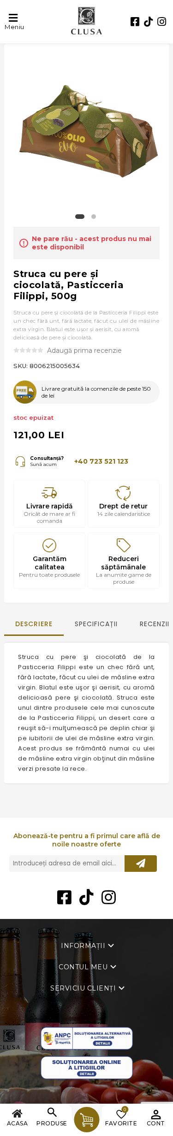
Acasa (17, 1123)
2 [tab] (93, 219)
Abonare (141, 863)
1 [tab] (79, 219)
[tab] (34, 628)
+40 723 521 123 (101, 461)
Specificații (96, 623)
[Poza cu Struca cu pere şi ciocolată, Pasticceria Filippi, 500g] (86, 128)
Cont (156, 1123)
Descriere (34, 623)
